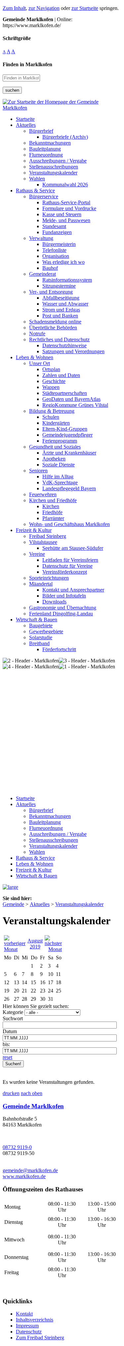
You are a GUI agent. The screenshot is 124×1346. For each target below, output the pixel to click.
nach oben (31, 1093)
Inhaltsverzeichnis (34, 1319)
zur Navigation (44, 8)
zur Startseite (84, 8)
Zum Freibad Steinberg (40, 1337)
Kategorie (13, 1012)
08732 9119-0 (17, 1147)
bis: (6, 1044)
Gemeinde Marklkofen (33, 1106)
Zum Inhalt (14, 8)
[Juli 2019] (14, 949)
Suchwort (13, 1018)
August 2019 (35, 943)
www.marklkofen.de (24, 1176)
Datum (10, 1031)
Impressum (27, 1325)
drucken (11, 1093)
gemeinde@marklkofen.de (30, 1170)
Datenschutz (29, 1331)
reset (7, 1057)
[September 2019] (53, 949)
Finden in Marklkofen (27, 64)
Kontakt (24, 1314)
